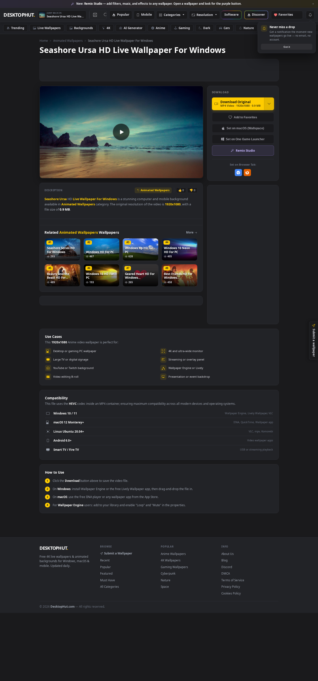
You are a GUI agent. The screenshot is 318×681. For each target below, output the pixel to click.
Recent (105, 560)
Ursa (63, 199)
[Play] (46, 174)
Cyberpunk (168, 573)
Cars (227, 28)
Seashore (51, 199)
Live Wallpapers (49, 28)
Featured (106, 573)
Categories (172, 15)
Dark (206, 28)
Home (44, 41)
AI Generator (133, 28)
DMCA (225, 573)
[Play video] (121, 132)
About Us (227, 554)
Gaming (184, 28)
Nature (248, 28)
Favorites (288, 15)
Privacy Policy (230, 587)
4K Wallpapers (171, 560)
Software (231, 15)
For (99, 199)
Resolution (205, 15)
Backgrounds (83, 28)
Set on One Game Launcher (245, 139)
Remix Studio (245, 150)
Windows (110, 199)
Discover (258, 15)
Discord (226, 567)
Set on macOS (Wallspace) (245, 128)
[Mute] (169, 174)
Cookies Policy (231, 593)
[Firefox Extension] (247, 172)
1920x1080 (173, 204)
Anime (160, 28)
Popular (123, 15)
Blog (224, 560)
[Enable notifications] (310, 15)
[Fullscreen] (197, 174)
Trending (17, 28)
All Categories (109, 587)
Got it (286, 46)
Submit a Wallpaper (118, 553)
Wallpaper (88, 199)
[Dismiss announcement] (313, 4)
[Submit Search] (105, 15)
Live (76, 199)
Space (165, 587)
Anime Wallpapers (173, 554)
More (190, 232)
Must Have (107, 580)
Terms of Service (232, 580)
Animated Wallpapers (68, 41)
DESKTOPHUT (54, 548)
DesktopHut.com (62, 606)
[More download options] (269, 103)
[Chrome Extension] (238, 172)
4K (108, 28)
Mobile (146, 15)
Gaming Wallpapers (174, 567)
